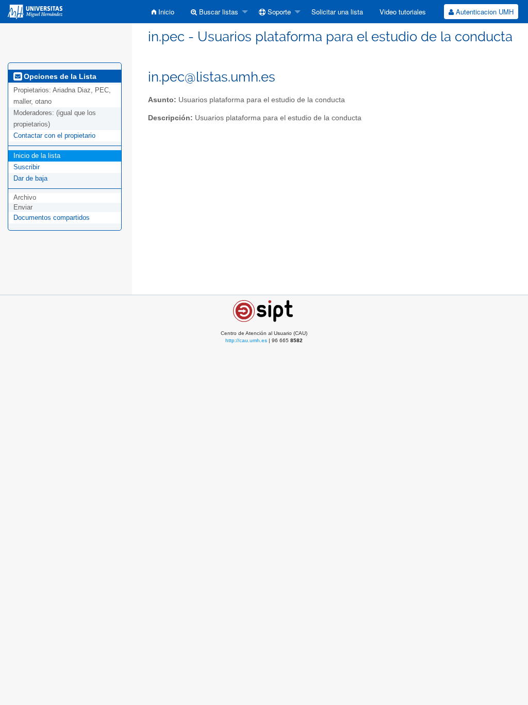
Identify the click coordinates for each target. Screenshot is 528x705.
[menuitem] (163, 11)
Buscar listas (217, 12)
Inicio (165, 12)
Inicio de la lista (36, 155)
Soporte (278, 12)
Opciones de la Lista (59, 76)
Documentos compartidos (51, 217)
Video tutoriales (403, 12)
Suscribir (26, 167)
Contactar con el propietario (54, 135)
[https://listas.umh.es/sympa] (35, 11)
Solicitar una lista (337, 12)
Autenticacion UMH (484, 12)
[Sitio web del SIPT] (264, 310)
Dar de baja (30, 178)
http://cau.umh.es (246, 340)
